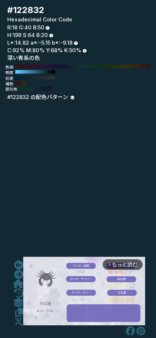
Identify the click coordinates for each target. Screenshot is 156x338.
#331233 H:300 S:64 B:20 (39, 66)
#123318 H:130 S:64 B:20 (100, 66)
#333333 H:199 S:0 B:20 (53, 77)
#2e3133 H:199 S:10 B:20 (50, 77)
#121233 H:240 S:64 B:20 (60, 66)
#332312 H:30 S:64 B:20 (137, 66)
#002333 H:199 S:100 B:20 (17, 77)
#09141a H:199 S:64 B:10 (50, 72)
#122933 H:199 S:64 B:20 (46, 72)
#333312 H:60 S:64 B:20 (126, 66)
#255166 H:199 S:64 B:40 (39, 72)
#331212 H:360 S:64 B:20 (17, 66)
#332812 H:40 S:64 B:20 (133, 66)
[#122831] (18, 265)
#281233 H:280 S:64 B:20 (46, 66)
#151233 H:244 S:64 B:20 (46, 88)
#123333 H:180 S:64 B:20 (82, 66)
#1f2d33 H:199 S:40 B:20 (39, 77)
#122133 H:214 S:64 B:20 (39, 88)
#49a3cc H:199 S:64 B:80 (24, 72)
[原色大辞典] (18, 284)
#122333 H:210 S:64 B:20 (71, 66)
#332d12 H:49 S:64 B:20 (24, 83)
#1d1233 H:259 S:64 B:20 (50, 88)
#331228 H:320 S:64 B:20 (31, 66)
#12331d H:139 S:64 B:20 (21, 88)
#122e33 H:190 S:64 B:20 (79, 66)
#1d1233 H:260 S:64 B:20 (53, 66)
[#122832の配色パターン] (18, 302)
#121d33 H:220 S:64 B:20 (68, 66)
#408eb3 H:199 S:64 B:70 (28, 72)
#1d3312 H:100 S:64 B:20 (111, 66)
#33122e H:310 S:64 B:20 (35, 66)
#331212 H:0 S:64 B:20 (147, 66)
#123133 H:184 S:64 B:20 (32, 88)
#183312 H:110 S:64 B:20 (108, 66)
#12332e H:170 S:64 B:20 (86, 66)
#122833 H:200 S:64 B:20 (75, 66)
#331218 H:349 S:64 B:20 (17, 83)
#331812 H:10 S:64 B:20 (144, 66)
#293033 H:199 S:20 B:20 (46, 77)
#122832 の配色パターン (38, 97)
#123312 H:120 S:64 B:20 (104, 66)
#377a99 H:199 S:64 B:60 (31, 72)
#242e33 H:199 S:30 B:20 (42, 77)
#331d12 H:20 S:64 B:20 (140, 66)
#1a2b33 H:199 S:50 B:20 (35, 77)
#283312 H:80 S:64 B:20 (118, 66)
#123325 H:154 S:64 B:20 (24, 88)
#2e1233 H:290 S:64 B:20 (42, 66)
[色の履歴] (18, 293)
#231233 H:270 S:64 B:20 (50, 66)
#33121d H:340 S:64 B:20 (24, 66)
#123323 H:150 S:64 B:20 (93, 66)
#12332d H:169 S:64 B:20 (28, 88)
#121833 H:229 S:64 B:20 (43, 88)
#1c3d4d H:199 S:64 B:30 (42, 72)
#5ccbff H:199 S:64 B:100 (17, 72)
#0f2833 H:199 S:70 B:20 (28, 77)
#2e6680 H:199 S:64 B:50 (35, 72)
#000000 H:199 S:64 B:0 (53, 72)
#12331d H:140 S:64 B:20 (97, 66)
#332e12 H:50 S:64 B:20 (129, 66)
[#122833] (18, 274)
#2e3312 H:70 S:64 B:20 (122, 66)
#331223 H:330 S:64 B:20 (28, 66)
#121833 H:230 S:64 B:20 (64, 66)
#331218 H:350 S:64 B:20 (20, 66)
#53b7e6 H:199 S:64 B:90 (20, 72)
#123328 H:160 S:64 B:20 (89, 66)
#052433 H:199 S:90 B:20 (20, 77)
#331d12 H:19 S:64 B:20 (20, 83)
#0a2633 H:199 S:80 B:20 (24, 77)
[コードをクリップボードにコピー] (19, 312)
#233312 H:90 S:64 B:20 (115, 66)
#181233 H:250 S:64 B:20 (57, 66)
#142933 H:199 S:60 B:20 (31, 77)
